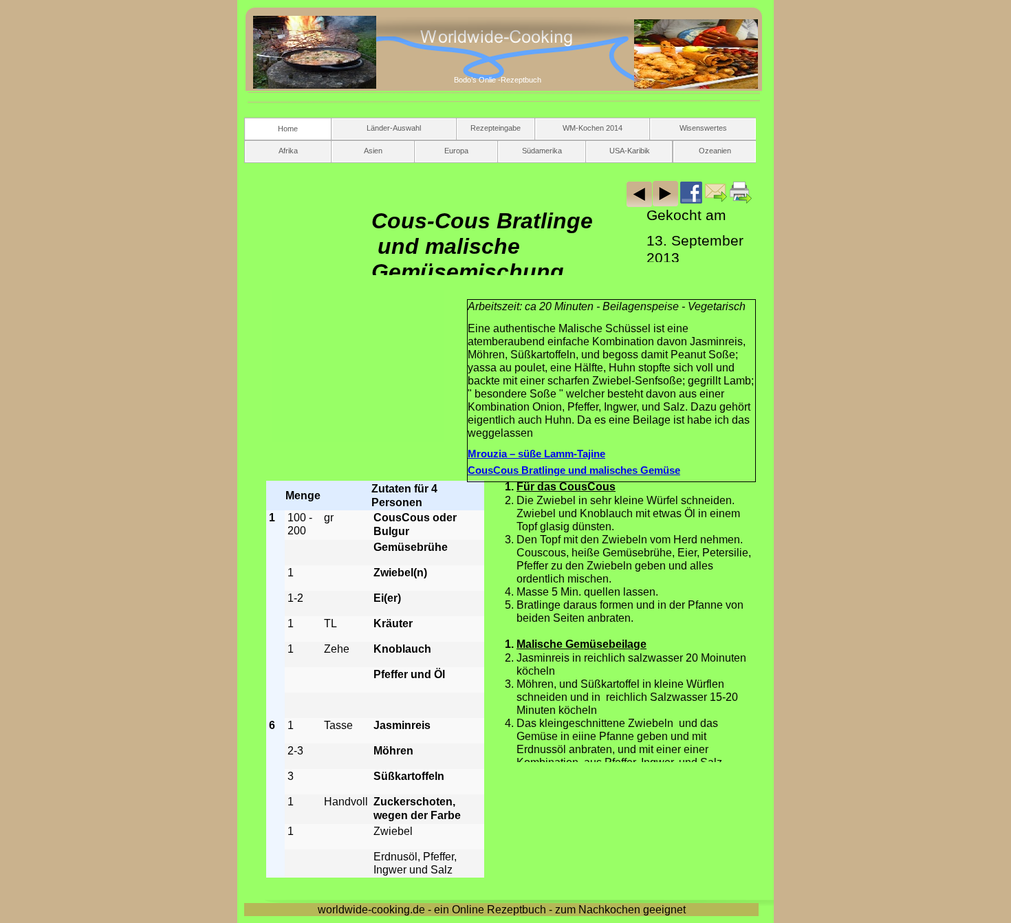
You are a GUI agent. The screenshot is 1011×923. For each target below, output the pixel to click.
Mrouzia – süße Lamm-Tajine (536, 453)
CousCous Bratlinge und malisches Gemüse (574, 470)
